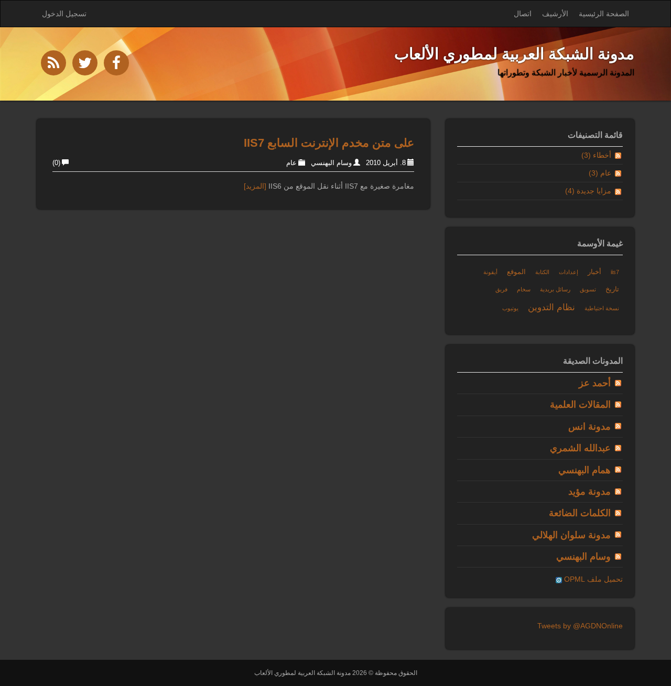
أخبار (594, 272)
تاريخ (612, 289)
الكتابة (542, 272)
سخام (524, 289)
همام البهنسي (584, 470)
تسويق (588, 289)
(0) (56, 163)
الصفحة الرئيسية (604, 13)
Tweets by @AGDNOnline (580, 626)
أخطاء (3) (596, 155)
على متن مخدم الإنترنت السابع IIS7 (329, 142)
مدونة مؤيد (589, 491)
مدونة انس (589, 426)
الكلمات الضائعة (580, 513)
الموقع (516, 272)
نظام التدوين (551, 307)
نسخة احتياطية (602, 308)
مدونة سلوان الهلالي (571, 535)
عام (291, 163)
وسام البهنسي (331, 163)
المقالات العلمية (580, 404)
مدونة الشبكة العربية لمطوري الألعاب (514, 53)
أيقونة (490, 272)
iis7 (615, 272)
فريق (501, 289)
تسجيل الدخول (64, 13)
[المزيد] (255, 186)
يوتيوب (510, 308)
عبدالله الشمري (580, 448)
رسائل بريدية (555, 289)
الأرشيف (555, 13)
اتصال (523, 13)
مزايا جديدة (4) (588, 191)
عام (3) (600, 173)
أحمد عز (595, 383)
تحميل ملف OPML (592, 579)
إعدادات (568, 272)
